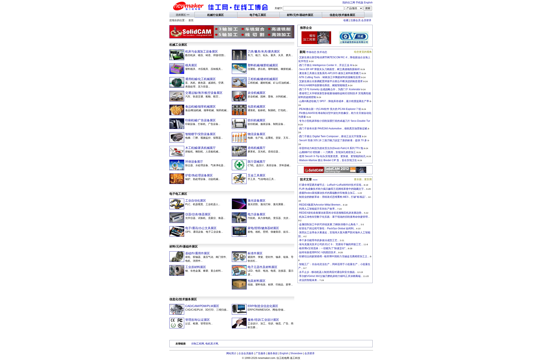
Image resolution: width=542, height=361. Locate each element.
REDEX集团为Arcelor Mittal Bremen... (320, 204)
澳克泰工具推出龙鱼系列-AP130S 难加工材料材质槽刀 (330, 73)
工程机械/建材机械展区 (263, 79)
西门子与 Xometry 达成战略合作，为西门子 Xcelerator (330, 89)
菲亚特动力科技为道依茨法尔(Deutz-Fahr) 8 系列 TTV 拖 (331, 148)
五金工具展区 (256, 175)
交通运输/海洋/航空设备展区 (204, 92)
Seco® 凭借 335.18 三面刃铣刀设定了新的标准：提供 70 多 (333, 140)
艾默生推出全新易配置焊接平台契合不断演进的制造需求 (331, 81)
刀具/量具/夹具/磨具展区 (264, 51)
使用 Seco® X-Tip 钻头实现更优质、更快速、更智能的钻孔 (332, 156)
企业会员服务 (246, 353)
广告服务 (261, 353)
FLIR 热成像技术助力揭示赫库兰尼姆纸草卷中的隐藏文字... (332, 188)
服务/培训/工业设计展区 (263, 319)
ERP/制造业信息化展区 (263, 306)
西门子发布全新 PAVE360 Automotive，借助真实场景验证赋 (333, 128)
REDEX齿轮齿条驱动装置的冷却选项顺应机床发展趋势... (331, 212)
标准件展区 (255, 253)
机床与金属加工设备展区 (201, 51)
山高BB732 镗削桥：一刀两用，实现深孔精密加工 (327, 152)
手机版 (359, 2)
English (368, 2)
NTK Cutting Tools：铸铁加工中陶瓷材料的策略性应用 (330, 77)
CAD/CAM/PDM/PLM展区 (202, 306)
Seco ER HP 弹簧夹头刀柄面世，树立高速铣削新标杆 (329, 69)
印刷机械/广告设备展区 (200, 120)
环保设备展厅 (194, 161)
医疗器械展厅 (256, 161)
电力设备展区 (256, 214)
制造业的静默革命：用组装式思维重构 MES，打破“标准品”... (333, 196)
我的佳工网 (348, 2)
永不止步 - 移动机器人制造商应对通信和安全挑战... (328, 272)
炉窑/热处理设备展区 (199, 175)
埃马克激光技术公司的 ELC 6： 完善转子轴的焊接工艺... (331, 244)
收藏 (345, 20)
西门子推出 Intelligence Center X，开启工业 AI (326, 65)
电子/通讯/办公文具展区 (201, 228)
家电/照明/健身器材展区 (263, 228)
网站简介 (231, 353)
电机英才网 (211, 343)
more (315, 179)
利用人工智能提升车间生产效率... (318, 208)
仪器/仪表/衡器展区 (198, 214)
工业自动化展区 (195, 200)
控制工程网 (197, 343)
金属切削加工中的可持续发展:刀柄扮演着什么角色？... (329, 224)
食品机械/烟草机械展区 (200, 106)
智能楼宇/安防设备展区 (200, 134)
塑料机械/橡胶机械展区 (263, 65)
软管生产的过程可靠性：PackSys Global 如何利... (327, 228)
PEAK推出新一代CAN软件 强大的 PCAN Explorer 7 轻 (330, 109)
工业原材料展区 (195, 267)
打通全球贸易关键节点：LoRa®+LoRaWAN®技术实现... (331, 184)
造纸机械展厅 (256, 147)
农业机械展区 (256, 92)
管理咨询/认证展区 (197, 319)
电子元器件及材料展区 (262, 267)
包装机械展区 (256, 106)
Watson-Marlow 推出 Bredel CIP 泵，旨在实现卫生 (328, 160)
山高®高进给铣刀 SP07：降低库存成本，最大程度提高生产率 (334, 101)
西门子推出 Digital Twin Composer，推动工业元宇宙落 (330, 136)
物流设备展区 (256, 134)
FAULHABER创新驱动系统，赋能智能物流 (323, 85)
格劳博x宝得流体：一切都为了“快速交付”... (323, 248)
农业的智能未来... (309, 280)
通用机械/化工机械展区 (200, 79)
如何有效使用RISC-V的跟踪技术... (318, 252)
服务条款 (273, 353)
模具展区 (191, 65)
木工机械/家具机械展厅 (200, 147)
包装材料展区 (256, 280)
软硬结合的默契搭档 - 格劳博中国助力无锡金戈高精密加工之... (334, 256)
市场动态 (311, 52)
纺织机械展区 (256, 120)
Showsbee (296, 353)
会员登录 (366, 20)
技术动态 (322, 52)
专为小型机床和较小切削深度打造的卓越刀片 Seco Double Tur (334, 120)
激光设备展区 (256, 200)
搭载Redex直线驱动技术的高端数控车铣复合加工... (328, 192)
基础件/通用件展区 (197, 253)
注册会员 (355, 20)
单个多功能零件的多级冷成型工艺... (319, 240)
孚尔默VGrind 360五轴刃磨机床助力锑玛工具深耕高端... (330, 276)
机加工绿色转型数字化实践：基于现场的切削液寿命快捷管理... (334, 216)
